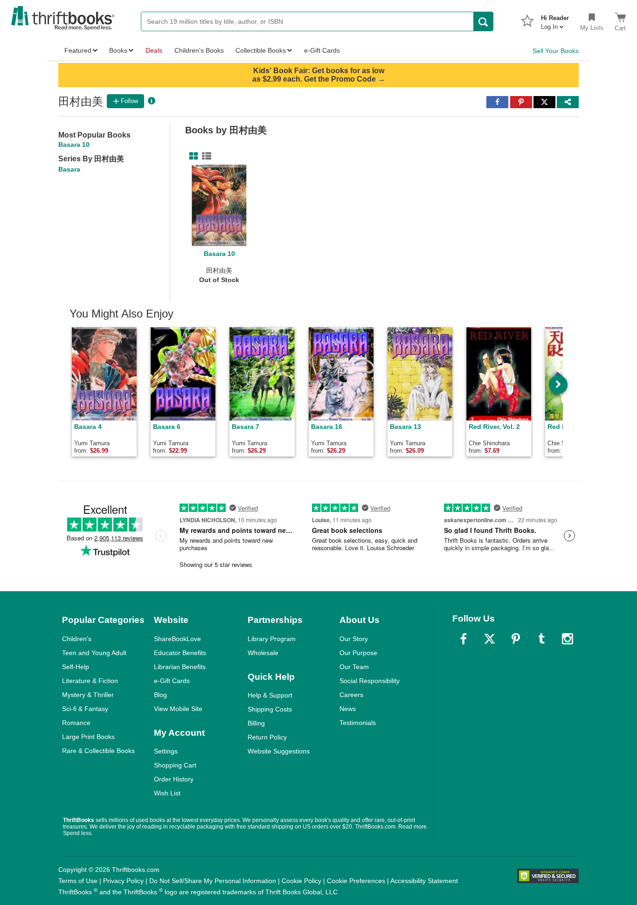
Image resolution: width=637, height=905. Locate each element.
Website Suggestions (279, 751)
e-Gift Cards (172, 680)
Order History (174, 779)
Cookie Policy (301, 880)
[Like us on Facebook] (463, 639)
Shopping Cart (175, 765)
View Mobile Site (178, 708)
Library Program (272, 638)
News (347, 708)
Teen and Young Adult (94, 652)
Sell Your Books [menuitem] (556, 51)
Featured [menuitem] (77, 50)
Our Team (354, 666)
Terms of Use (77, 880)
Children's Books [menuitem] (199, 50)
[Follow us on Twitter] (489, 639)
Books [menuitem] (118, 50)
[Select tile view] (204, 156)
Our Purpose (358, 652)
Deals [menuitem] (153, 50)
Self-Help (75, 666)
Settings (166, 751)
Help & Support (270, 695)
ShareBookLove (177, 638)
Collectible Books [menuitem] (260, 50)
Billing (256, 723)
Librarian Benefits (180, 666)
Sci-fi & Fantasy (85, 708)
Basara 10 (74, 144)
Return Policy (267, 737)
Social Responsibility (369, 680)
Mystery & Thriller (88, 694)
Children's (76, 638)
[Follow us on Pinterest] (516, 639)
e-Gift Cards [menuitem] (322, 50)
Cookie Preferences (356, 880)
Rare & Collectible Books (98, 750)
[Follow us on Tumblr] (541, 639)
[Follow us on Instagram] (567, 639)
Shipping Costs (270, 709)
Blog (160, 694)
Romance (76, 722)
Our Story (353, 638)
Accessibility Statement (424, 880)
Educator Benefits (180, 652)
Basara (69, 169)
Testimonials (357, 722)
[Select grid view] (191, 156)
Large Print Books (88, 736)
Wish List (167, 793)
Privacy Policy (123, 880)
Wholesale (263, 652)
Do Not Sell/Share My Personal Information (212, 880)
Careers (351, 694)
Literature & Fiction (90, 680)
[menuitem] (555, 19)
